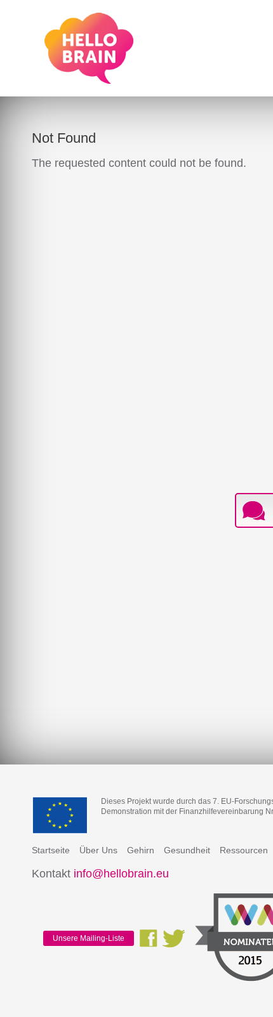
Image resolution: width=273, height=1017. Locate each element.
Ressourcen (244, 850)
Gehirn (140, 850)
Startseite (51, 850)
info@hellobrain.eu (121, 873)
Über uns (98, 850)
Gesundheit (187, 850)
